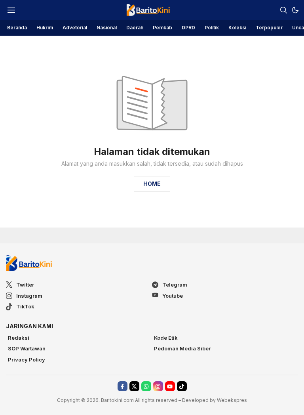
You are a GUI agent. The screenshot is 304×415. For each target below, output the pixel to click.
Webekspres (232, 400)
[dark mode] (295, 10)
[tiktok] (182, 386)
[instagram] (158, 386)
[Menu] (11, 10)
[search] (283, 10)
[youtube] (170, 386)
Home (152, 183)
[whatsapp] (146, 386)
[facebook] (122, 386)
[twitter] (134, 386)
